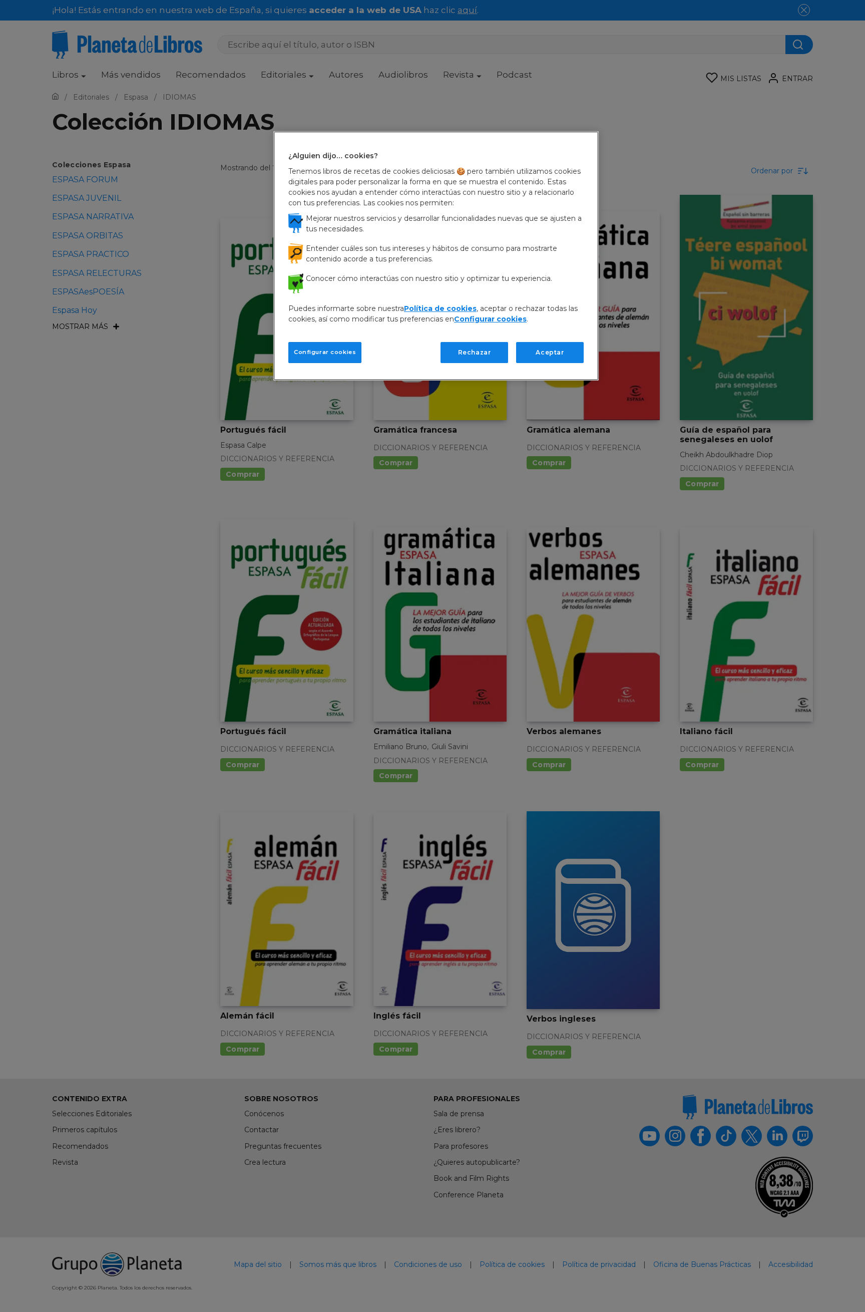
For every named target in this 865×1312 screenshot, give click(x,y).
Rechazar (474, 352)
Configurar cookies (325, 352)
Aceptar (550, 352)
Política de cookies (440, 308)
